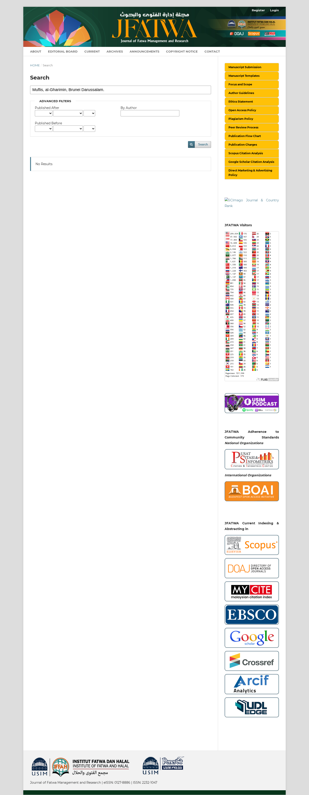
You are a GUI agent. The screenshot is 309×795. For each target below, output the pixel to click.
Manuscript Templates (243, 75)
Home (35, 65)
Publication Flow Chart (244, 136)
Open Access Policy (242, 110)
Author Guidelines (241, 93)
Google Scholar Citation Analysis (251, 162)
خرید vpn (30, 758)
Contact (212, 51)
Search (203, 144)
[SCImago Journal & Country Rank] (252, 203)
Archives (115, 51)
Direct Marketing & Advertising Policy (250, 173)
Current (92, 51)
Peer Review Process (243, 127)
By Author (129, 108)
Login (274, 10)
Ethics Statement (240, 101)
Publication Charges (242, 144)
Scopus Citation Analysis (245, 153)
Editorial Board (63, 51)
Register (258, 10)
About (35, 51)
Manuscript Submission (244, 67)
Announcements (144, 51)
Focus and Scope (240, 84)
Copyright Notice (182, 51)
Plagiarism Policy (240, 118)
